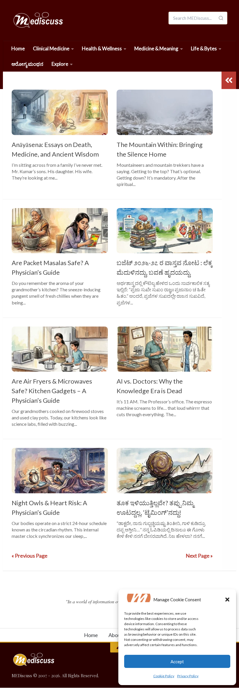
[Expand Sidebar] (229, 80)
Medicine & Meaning (156, 48)
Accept (177, 661)
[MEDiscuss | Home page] (38, 20)
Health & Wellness (102, 48)
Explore (60, 64)
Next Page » (199, 555)
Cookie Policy (163, 676)
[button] (227, 599)
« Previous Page (30, 555)
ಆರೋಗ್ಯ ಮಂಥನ (27, 64)
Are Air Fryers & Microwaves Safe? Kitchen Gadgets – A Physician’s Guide (52, 390)
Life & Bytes (204, 48)
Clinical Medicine (51, 48)
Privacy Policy (187, 676)
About (115, 635)
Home (18, 48)
